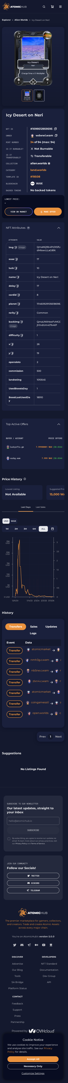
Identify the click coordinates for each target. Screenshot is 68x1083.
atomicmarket (41, 649)
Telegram (35, 890)
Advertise (17, 963)
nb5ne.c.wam (40, 670)
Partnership (17, 1022)
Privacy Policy (21, 843)
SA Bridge (17, 982)
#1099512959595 (41, 128)
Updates (51, 626)
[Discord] (22, 945)
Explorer (6, 20)
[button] (25, 479)
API (49, 982)
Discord (35, 883)
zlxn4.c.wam (41, 681)
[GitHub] (51, 945)
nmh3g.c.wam (40, 659)
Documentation (49, 969)
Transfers (15, 626)
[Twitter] (14, 945)
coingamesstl (40, 702)
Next (58, 736)
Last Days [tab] (26, 507)
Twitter (35, 875)
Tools (17, 976)
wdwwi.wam (44, 135)
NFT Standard (49, 963)
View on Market (19, 211)
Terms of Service (38, 843)
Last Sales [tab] (40, 507)
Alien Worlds (21, 20)
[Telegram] (29, 945)
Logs (33, 633)
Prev (42, 736)
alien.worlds (38, 163)
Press (17, 1015)
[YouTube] (43, 945)
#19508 (35, 176)
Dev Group (49, 976)
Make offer (49, 211)
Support (17, 1009)
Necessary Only (33, 1066)
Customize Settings (33, 1073)
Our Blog (17, 969)
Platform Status (17, 988)
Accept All (33, 1059)
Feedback (17, 1003)
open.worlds (41, 713)
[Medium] (36, 945)
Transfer (14, 650)
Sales (33, 626)
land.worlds (38, 170)
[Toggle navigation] (60, 6)
